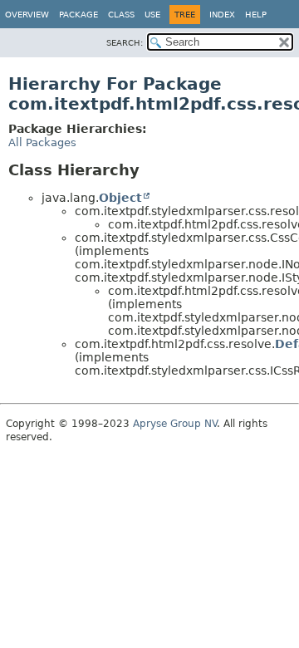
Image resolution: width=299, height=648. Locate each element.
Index (222, 14)
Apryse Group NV (175, 424)
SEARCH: (124, 42)
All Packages (42, 142)
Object (120, 197)
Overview (27, 14)
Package (78, 14)
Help (256, 14)
